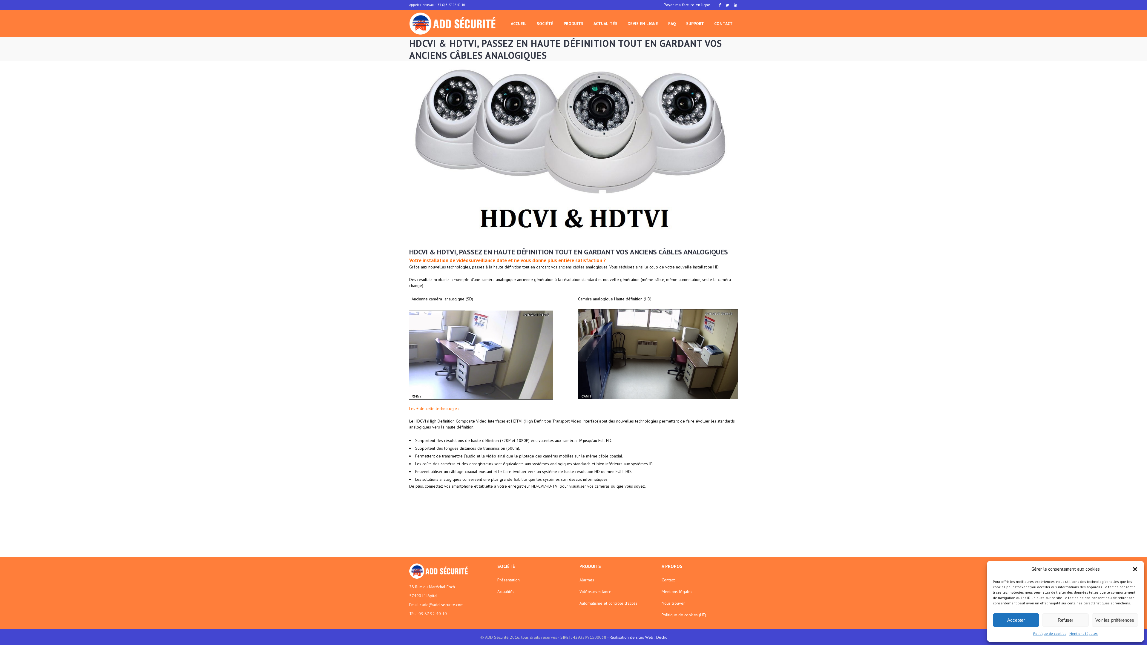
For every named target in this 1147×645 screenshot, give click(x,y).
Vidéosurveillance (595, 591)
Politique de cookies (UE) (684, 615)
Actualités (505, 591)
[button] (1135, 569)
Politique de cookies (1049, 633)
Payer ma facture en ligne (687, 4)
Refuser (1065, 620)
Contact (668, 580)
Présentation (508, 580)
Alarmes (586, 580)
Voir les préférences (1114, 620)
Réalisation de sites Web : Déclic (638, 637)
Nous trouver (673, 603)
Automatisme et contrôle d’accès (608, 603)
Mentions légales (1083, 633)
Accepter (1016, 620)
